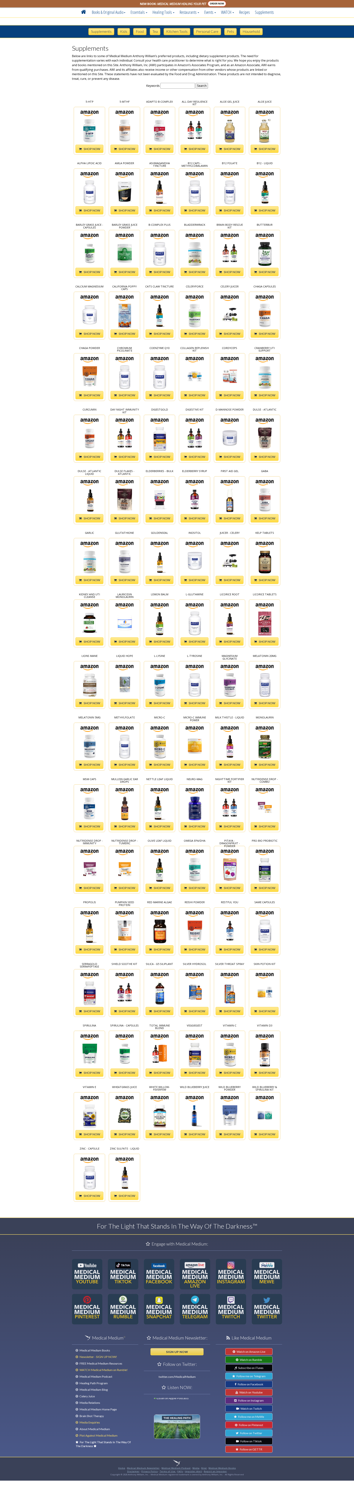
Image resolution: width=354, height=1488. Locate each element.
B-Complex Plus (159, 224)
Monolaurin (265, 717)
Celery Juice (87, 1396)
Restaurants (188, 12)
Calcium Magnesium (89, 286)
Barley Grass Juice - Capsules (89, 225)
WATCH (226, 12)
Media (195, 1468)
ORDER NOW (217, 3)
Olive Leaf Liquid (159, 840)
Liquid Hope (124, 656)
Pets (230, 31)
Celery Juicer (230, 286)
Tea (155, 31)
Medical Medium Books (94, 1350)
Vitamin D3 (264, 1025)
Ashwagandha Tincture (159, 164)
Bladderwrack (194, 224)
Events (209, 12)
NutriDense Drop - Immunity (89, 841)
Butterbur (265, 224)
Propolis (89, 902)
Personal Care (207, 31)
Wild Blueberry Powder (229, 1088)
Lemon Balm (159, 594)
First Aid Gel (230, 471)
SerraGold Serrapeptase (89, 965)
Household (251, 31)
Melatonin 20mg (264, 656)
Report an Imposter (215, 1471)
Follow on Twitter (250, 1433)
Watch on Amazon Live (250, 1351)
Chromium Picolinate (124, 349)
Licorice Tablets (265, 594)
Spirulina (89, 1025)
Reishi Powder (195, 902)
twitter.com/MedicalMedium (177, 1376)
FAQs (180, 1471)
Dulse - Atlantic (264, 409)
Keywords (153, 86)
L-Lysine (159, 656)
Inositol (194, 533)
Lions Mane (89, 656)
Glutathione (124, 533)
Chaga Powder (89, 348)
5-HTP (89, 101)
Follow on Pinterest (250, 1425)
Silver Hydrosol (194, 964)
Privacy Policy (149, 1471)
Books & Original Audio (108, 12)
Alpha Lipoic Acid (89, 163)
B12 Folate (229, 163)
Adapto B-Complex (159, 101)
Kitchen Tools (177, 31)
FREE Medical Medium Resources (100, 1363)
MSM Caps (89, 779)
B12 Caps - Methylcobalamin (194, 164)
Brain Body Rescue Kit (229, 225)
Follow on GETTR (250, 1449)
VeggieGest (194, 1025)
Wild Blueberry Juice (194, 1087)
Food (140, 31)
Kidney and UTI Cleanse (89, 595)
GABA (264, 471)
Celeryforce (194, 286)
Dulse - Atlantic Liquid (89, 472)
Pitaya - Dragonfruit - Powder (229, 841)
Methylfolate (124, 717)
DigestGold (159, 409)
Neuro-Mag (194, 779)
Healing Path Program (93, 1383)
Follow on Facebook (250, 1384)
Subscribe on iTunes (250, 1368)
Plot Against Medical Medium (98, 1435)
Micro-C (159, 717)
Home (121, 1468)
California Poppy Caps (124, 287)
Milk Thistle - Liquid (229, 717)
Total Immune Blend (159, 1026)
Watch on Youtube (251, 1392)
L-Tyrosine (194, 656)
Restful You (229, 902)
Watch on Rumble (250, 1359)
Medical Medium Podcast (95, 1376)
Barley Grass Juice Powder (124, 225)
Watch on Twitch (251, 1408)
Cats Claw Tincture (159, 286)
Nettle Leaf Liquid (159, 779)
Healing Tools (162, 12)
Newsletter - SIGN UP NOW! (98, 1356)
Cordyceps (229, 348)
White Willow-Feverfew (159, 1088)
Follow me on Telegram (251, 1376)
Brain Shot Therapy (91, 1416)
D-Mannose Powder (230, 409)
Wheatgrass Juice (124, 1087)
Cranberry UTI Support (264, 349)
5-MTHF (124, 101)
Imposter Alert (193, 1471)
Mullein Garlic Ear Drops (124, 780)
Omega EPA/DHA (194, 840)
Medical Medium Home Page (98, 1409)
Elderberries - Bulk (159, 471)
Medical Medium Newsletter (143, 1468)
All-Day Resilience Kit (194, 102)
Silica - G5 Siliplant (159, 964)
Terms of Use (168, 1471)
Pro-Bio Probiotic (264, 840)
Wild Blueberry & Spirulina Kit (264, 1088)
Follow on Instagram (250, 1400)
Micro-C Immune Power (194, 718)
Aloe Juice (265, 101)
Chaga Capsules (265, 286)
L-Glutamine (194, 594)
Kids (123, 31)
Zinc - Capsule (89, 1148)
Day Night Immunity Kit (124, 410)
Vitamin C (229, 1025)
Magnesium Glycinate (229, 657)
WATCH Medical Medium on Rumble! (103, 1370)
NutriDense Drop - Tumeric (124, 841)
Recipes (244, 12)
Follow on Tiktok (251, 1441)
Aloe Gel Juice (229, 101)
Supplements (264, 12)
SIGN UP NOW (177, 1351)
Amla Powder (124, 163)
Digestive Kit (194, 409)
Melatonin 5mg (89, 717)
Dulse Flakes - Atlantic (124, 472)
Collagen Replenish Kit (194, 349)
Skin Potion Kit (265, 964)
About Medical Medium (94, 1429)
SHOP (91, 149)
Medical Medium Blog (93, 1389)
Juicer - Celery (230, 533)
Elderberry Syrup (194, 471)
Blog (204, 1468)
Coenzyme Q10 (159, 348)
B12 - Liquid (265, 163)
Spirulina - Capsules (124, 1025)
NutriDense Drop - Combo (264, 780)
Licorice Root (230, 594)
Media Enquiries (89, 1422)
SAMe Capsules (264, 902)
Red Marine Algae (159, 902)
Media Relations (89, 1402)
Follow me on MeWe (250, 1416)
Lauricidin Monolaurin (124, 595)
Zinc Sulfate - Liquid (124, 1148)
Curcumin (89, 409)
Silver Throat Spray (229, 964)
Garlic (89, 533)
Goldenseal (159, 533)
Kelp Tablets (264, 533)
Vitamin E (89, 1087)
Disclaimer (133, 1471)
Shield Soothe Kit (124, 964)
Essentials (138, 12)
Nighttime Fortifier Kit (229, 780)
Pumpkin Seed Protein (124, 903)
